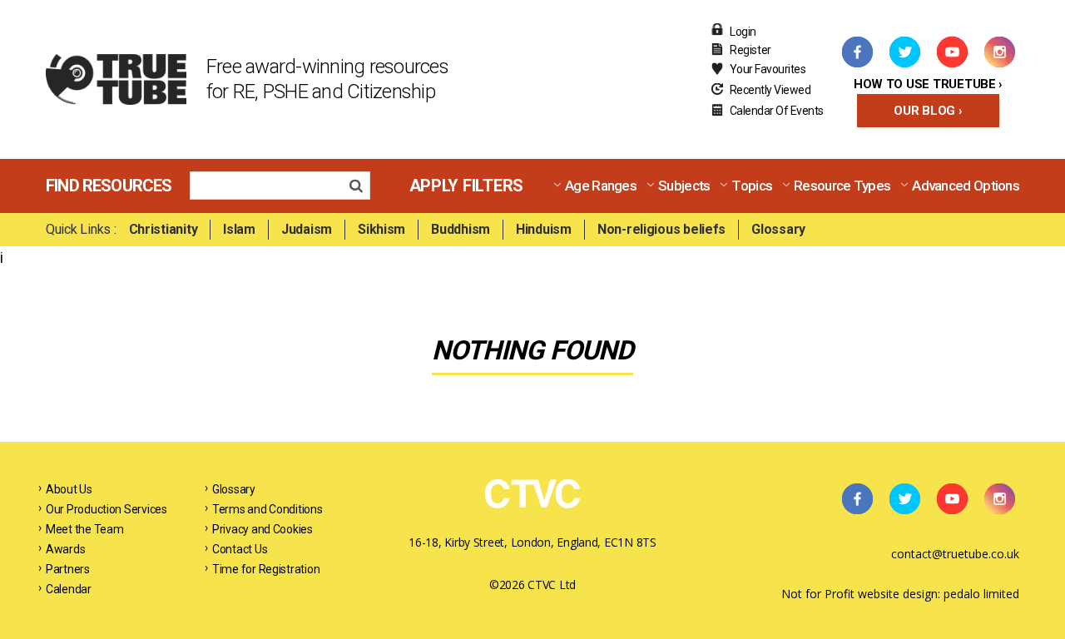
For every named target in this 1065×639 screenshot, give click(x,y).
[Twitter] (904, 52)
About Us (69, 489)
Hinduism (544, 229)
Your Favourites (768, 69)
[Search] (360, 187)
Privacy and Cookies (262, 529)
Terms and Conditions (267, 509)
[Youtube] (952, 52)
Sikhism (381, 229)
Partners (68, 569)
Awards (65, 549)
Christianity (163, 229)
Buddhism (460, 229)
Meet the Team (85, 529)
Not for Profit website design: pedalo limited (900, 594)
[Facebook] (857, 52)
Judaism (306, 229)
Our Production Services (106, 509)
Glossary (778, 229)
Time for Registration (266, 569)
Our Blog (924, 110)
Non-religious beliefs (661, 229)
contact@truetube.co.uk (955, 554)
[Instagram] (999, 52)
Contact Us (239, 549)
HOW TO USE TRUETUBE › (928, 84)
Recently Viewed (770, 90)
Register (750, 50)
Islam (239, 229)
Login (743, 31)
